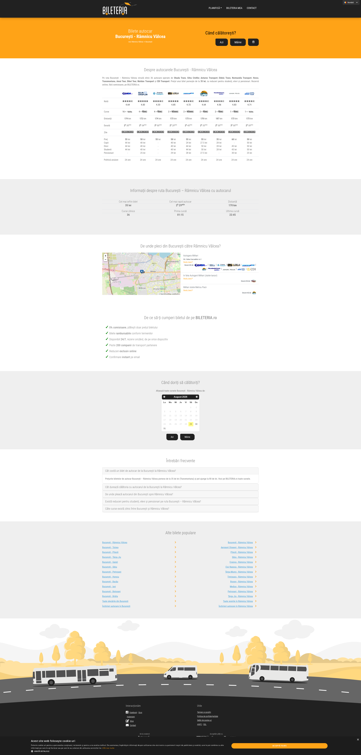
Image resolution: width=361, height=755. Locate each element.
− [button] (105, 259)
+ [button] (105, 255)
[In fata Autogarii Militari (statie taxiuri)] (142, 272)
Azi (222, 42)
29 (191, 424)
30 (196, 424)
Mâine (238, 42)
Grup (140, 712)
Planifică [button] (214, 8)
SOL (204, 724)
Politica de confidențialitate (207, 716)
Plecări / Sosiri (187, 262)
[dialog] (180, 746)
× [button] (358, 740)
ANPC (199, 724)
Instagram (131, 717)
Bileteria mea (234, 8)
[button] (127, 751)
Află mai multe (108, 748)
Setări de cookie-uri (204, 720)
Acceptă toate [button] (279, 746)
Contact (252, 8)
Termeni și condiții (204, 712)
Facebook (133, 712)
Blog (132, 721)
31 (164, 428)
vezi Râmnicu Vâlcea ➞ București (140, 42)
